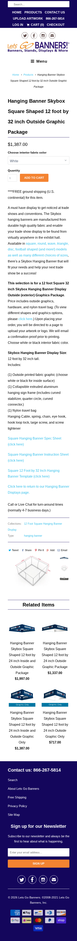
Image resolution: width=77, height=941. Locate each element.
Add (52, 550)
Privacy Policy (17, 806)
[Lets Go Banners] (38, 48)
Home (17, 12)
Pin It (41, 550)
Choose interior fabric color (27, 152)
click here (25, 319)
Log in (18, 24)
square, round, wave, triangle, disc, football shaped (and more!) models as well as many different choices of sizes (38, 249)
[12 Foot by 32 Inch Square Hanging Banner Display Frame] (32, 570)
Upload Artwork (28, 18)
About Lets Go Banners (23, 788)
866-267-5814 (55, 18)
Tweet (15, 550)
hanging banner (33, 535)
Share (28, 550)
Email (64, 550)
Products (33, 12)
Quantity (14, 170)
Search (12, 780)
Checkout (55, 24)
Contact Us (55, 12)
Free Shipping (17, 797)
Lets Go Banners (29, 897)
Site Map (14, 814)
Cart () (37, 24)
